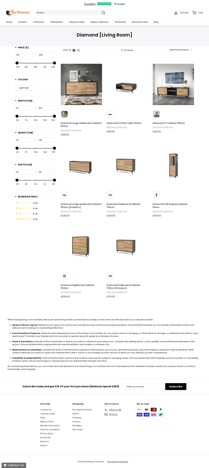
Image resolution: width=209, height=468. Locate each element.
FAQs (42, 417)
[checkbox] (23, 88)
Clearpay (77, 417)
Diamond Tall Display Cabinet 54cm (170, 206)
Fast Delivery (56, 21)
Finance (76, 421)
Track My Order (47, 413)
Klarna (75, 413)
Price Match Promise (82, 409)
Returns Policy (47, 421)
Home (9, 21)
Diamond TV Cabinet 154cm (169, 123)
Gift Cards (77, 429)
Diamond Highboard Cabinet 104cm (78, 287)
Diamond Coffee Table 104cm (124, 123)
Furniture (22, 21)
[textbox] (24, 54)
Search (43, 445)
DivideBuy (77, 425)
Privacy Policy (47, 433)
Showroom (45, 437)
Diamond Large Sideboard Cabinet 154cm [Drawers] (81, 206)
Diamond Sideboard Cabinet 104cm (123, 206)
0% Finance (120, 21)
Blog (156, 21)
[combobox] (71, 12)
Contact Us (45, 409)
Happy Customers (100, 21)
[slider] (16, 63)
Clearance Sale (76, 21)
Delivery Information (50, 425)
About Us (44, 441)
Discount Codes (140, 21)
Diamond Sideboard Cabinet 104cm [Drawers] (123, 287)
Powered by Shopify (117, 461)
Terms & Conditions (50, 429)
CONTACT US (15, 465)
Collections (38, 21)
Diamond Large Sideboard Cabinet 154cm (81, 125)
